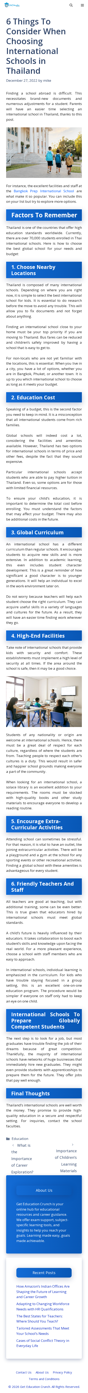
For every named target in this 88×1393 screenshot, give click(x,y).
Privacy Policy (62, 1372)
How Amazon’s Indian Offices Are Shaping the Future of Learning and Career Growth (43, 1291)
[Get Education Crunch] (12, 5)
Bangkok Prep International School (44, 191)
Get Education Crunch (35, 1387)
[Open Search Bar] (71, 5)
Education (20, 1138)
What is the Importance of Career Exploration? (22, 1158)
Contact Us (24, 1372)
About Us (42, 1372)
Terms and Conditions (44, 1379)
